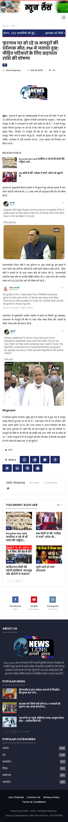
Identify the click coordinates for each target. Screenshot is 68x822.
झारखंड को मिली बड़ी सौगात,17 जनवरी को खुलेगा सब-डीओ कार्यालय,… (40, 705)
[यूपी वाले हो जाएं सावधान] (49, 554)
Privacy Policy (51, 797)
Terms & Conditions (34, 802)
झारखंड (10, 561)
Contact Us (33, 797)
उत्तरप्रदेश (6, 781)
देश (4, 65)
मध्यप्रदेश (6, 761)
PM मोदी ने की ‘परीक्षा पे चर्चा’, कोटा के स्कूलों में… (41, 175)
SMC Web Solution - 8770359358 (46, 815)
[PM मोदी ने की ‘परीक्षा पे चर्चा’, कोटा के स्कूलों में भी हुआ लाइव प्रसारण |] (9, 177)
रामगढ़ (5, 748)
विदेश (5, 768)
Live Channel (16, 797)
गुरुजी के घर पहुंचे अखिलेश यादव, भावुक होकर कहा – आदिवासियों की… (41, 719)
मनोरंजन (6, 775)
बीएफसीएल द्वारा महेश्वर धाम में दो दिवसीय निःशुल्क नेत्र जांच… (39, 691)
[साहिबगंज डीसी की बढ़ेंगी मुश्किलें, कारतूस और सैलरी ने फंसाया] (19, 554)
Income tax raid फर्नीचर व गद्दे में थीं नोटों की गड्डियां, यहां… (42, 160)
